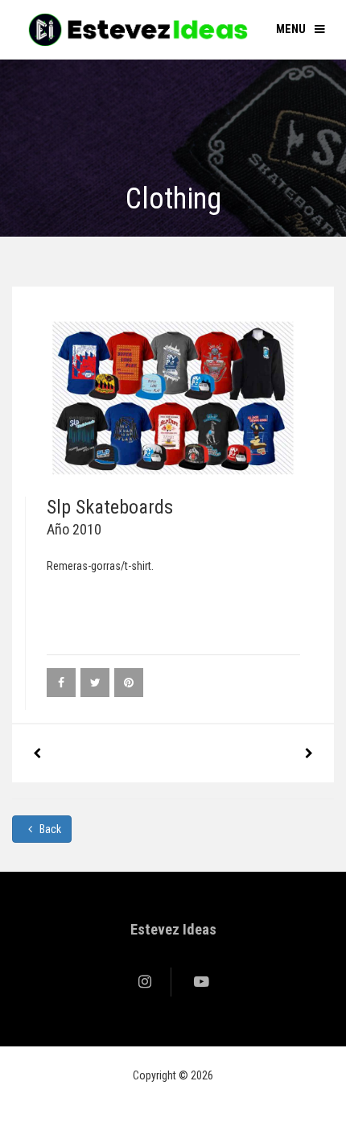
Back (49, 829)
